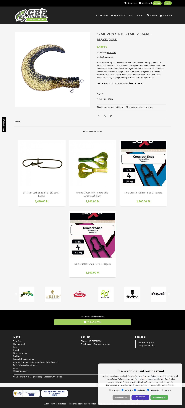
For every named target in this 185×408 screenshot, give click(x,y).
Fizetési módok (20, 353)
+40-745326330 (94, 341)
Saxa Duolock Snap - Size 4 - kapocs (92, 263)
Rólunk (140, 15)
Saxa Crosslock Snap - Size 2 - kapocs (143, 192)
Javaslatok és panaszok (23, 359)
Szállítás (16, 356)
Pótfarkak (111, 52)
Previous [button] (16, 294)
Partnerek (168, 390)
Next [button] (169, 294)
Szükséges (116, 390)
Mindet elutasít (121, 397)
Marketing (141, 390)
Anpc (15, 368)
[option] (52, 69)
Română (157, 3)
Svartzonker (108, 57)
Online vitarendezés (21, 371)
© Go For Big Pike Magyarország (27, 376)
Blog (131, 15)
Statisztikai (128, 390)
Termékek (102, 15)
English (167, 3)
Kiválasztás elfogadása (140, 398)
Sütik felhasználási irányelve (25, 365)
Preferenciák (155, 390)
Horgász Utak (118, 15)
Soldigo (59, 376)
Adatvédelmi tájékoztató (55, 403)
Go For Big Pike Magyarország (147, 344)
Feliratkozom (93, 322)
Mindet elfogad (159, 397)
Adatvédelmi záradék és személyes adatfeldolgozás (36, 362)
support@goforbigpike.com (99, 344)
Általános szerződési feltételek (82, 403)
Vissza (17, 121)
